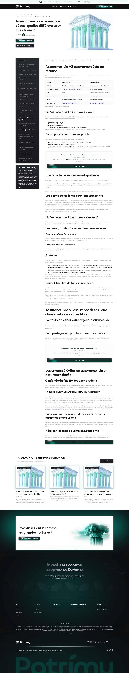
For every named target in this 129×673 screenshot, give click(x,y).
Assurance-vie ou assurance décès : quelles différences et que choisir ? (33, 16)
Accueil (17, 607)
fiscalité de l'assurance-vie (53, 180)
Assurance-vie (55, 607)
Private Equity (37, 610)
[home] (23, 6)
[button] (54, 6)
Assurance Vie (19, 14)
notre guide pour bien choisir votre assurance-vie (63, 211)
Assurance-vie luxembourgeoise (78, 607)
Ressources (18, 610)
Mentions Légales (101, 607)
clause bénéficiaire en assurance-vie (84, 402)
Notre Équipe (19, 612)
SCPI (35, 607)
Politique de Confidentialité (103, 610)
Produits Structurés (38, 612)
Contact (17, 615)
